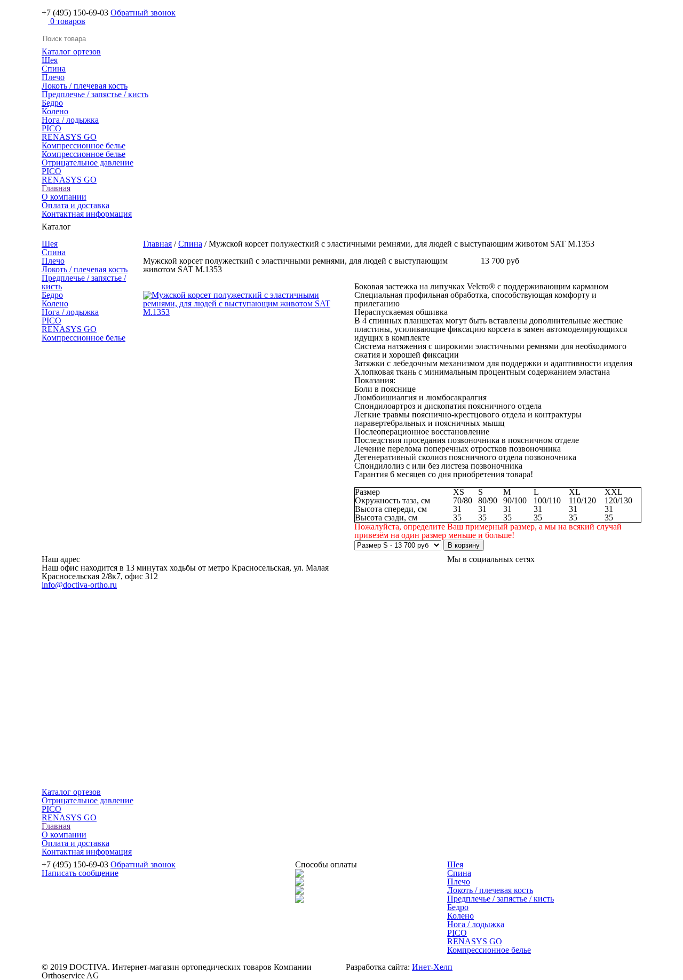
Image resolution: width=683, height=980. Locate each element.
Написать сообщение (80, 873)
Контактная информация (87, 213)
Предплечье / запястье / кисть (95, 94)
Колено (55, 111)
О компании (64, 196)
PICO (51, 128)
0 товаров (66, 21)
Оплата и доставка (75, 205)
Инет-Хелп (432, 966)
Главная (56, 188)
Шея (50, 60)
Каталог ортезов (71, 51)
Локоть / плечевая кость (85, 85)
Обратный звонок (143, 12)
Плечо (53, 77)
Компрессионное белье (83, 145)
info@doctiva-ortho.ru (79, 584)
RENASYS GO (69, 136)
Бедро (52, 102)
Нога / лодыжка (70, 119)
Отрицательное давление (87, 162)
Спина (54, 68)
